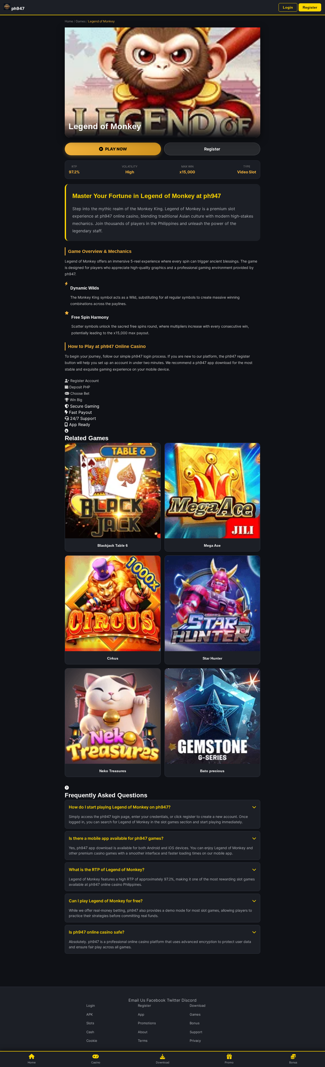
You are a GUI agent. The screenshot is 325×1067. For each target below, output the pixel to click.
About (143, 1032)
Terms (143, 1041)
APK (89, 1014)
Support (196, 1032)
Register (310, 7)
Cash (90, 1032)
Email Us (136, 1000)
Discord (189, 1000)
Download (197, 1005)
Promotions (147, 1023)
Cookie (91, 1041)
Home (69, 21)
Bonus (195, 1023)
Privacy (195, 1041)
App (141, 1014)
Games (81, 21)
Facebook (156, 1000)
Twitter (173, 1000)
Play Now (116, 148)
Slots (90, 1023)
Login (288, 7)
